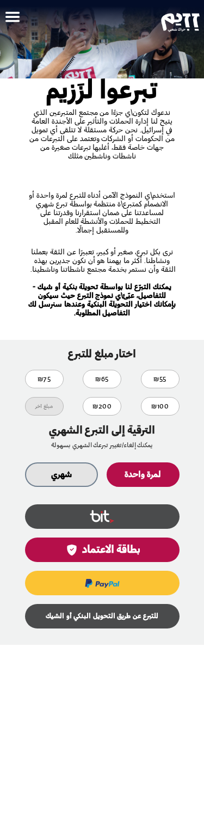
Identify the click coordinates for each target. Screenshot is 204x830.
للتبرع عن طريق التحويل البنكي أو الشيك (102, 616)
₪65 (102, 379)
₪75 (44, 379)
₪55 (159, 379)
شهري (61, 474)
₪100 (160, 406)
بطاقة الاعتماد (111, 550)
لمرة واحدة (143, 474)
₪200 (102, 406)
